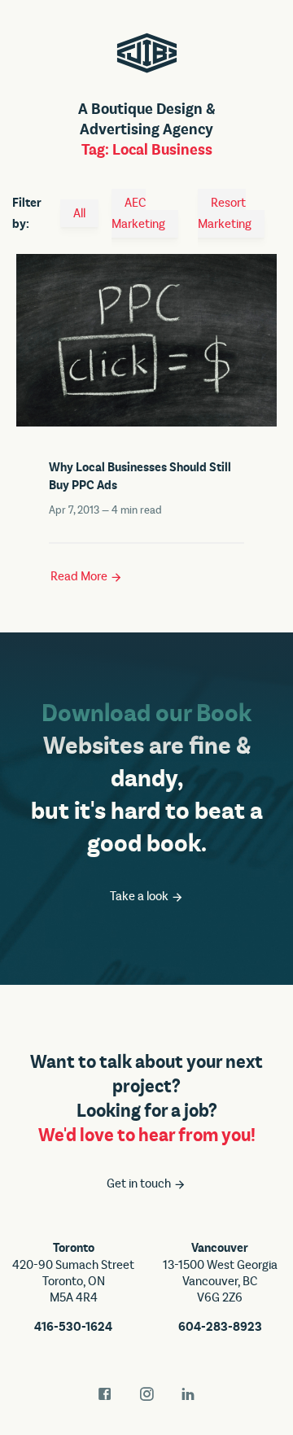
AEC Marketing (138, 213)
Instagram (146, 1394)
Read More (80, 576)
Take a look (140, 896)
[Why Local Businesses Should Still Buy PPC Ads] (146, 337)
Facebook (105, 1394)
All (79, 213)
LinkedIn (188, 1394)
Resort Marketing (224, 213)
